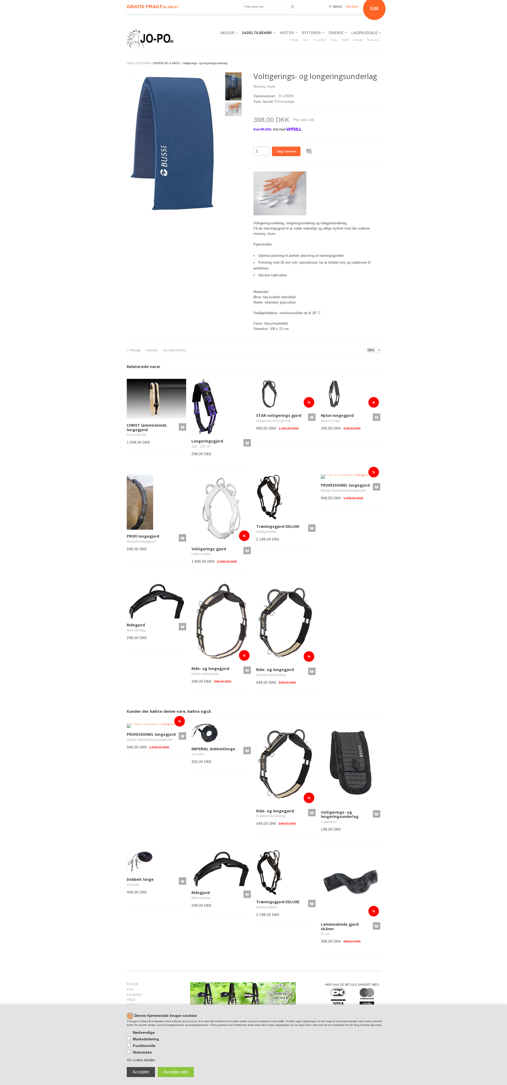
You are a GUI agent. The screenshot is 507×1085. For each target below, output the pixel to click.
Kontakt (358, 39)
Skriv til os (373, 39)
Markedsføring (146, 1039)
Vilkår (333, 39)
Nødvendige (144, 1032)
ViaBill (345, 39)
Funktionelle (144, 1046)
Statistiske (142, 1052)
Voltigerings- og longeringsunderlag (205, 63)
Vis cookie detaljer (141, 1060)
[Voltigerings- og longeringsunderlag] (175, 148)
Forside (294, 39)
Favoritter (319, 39)
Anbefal (152, 350)
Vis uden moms (174, 350)
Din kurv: (352, 6)
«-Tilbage (134, 350)
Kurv (306, 39)
